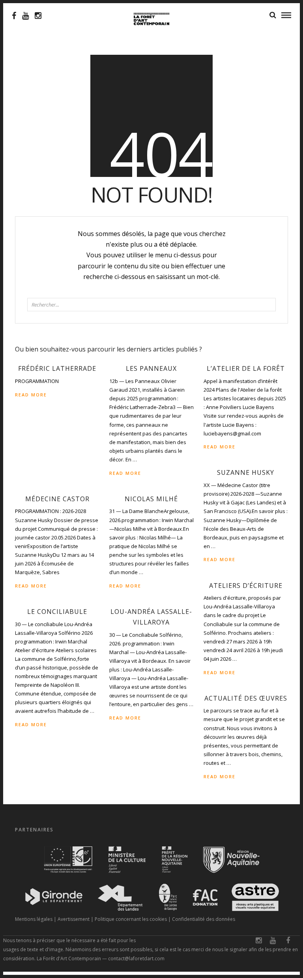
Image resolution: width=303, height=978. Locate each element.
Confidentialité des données (203, 919)
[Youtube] (25, 16)
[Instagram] (38, 16)
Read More (220, 447)
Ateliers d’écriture (245, 585)
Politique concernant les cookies (131, 919)
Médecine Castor (57, 499)
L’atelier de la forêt (246, 368)
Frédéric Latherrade (57, 368)
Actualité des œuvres (245, 698)
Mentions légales (33, 919)
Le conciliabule (57, 611)
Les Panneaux (151, 368)
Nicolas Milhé (151, 499)
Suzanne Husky (245, 472)
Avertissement (74, 919)
